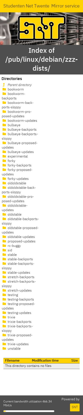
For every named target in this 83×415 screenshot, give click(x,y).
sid (9, 250)
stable (12, 255)
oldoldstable (16, 183)
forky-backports (19, 165)
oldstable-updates (21, 237)
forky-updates (18, 179)
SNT (75, 407)
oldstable (14, 214)
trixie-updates (18, 344)
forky (11, 161)
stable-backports (20, 259)
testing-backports (20, 299)
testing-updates (19, 313)
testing (12, 295)
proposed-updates (21, 241)
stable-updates (18, 273)
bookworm (15, 89)
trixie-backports (19, 322)
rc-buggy (14, 246)
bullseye (13, 125)
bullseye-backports (22, 130)
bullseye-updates (20, 152)
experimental (17, 156)
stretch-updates (19, 290)
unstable (14, 349)
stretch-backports (20, 277)
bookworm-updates (22, 121)
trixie (11, 317)
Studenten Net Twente (26, 6)
